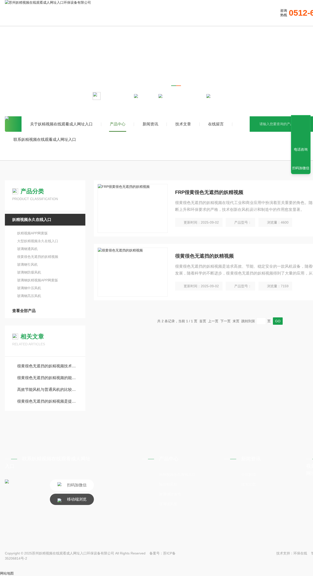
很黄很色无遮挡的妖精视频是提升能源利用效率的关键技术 (47, 401)
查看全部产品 (24, 311)
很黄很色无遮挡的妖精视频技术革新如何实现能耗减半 (47, 366)
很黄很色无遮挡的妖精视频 (37, 257)
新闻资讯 (150, 124)
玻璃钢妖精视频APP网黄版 (37, 280)
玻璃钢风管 (168, 504)
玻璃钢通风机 (27, 249)
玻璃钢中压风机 (29, 288)
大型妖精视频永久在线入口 (37, 241)
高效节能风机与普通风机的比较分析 (47, 389)
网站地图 (7, 573)
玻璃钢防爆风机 (29, 272)
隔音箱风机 (168, 484)
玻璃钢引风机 (27, 264)
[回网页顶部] (300, 131)
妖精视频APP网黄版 (32, 233)
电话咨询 (301, 149)
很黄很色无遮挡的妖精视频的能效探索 (47, 378)
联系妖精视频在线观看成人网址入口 (44, 139)
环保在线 (300, 553)
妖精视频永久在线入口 (184, 96)
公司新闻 (248, 474)
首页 (13, 124)
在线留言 (216, 124)
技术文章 (183, 124)
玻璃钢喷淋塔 (170, 494)
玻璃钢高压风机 (29, 296)
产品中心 (117, 124)
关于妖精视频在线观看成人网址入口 (61, 124)
